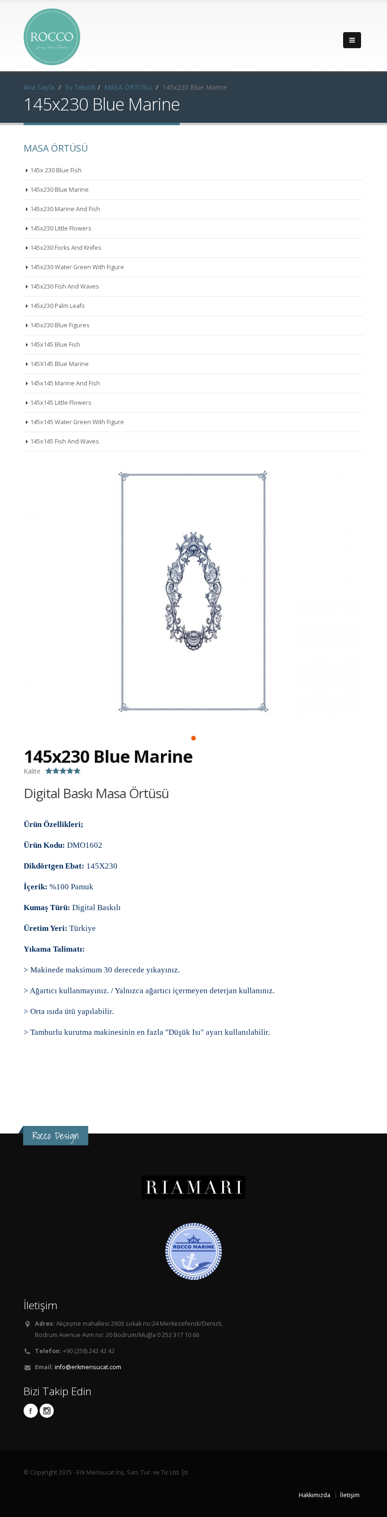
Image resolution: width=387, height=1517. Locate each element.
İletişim (350, 1495)
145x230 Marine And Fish (65, 209)
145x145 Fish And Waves (64, 441)
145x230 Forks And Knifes (65, 248)
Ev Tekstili (80, 87)
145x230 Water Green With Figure (77, 267)
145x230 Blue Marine (59, 190)
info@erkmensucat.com (88, 1367)
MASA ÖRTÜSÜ (127, 87)
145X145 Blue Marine (59, 364)
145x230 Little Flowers (61, 228)
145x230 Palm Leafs (57, 306)
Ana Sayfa (39, 87)
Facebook (31, 1411)
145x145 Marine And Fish (65, 383)
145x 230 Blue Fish (56, 170)
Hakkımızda (314, 1495)
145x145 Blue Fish (55, 345)
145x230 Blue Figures (60, 325)
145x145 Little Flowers (61, 403)
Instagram (47, 1411)
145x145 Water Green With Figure (77, 422)
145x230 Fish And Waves (64, 286)
